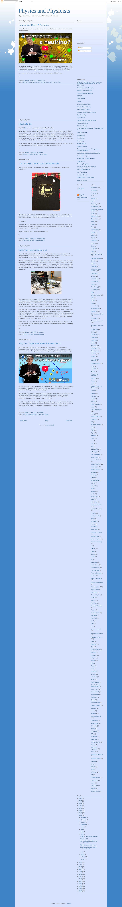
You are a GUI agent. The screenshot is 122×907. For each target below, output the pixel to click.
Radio (92, 647)
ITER (92, 430)
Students (93, 713)
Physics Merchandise (97, 582)
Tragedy (93, 766)
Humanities (94, 419)
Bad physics (94, 216)
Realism (93, 652)
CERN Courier (81, 96)
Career (93, 235)
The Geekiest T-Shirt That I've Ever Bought (39, 163)
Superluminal (94, 723)
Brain (92, 227)
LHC (92, 443)
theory (92, 751)
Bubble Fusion (95, 229)
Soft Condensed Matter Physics (95, 685)
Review (93, 660)
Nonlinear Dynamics (96, 532)
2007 (80, 888)
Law (92, 441)
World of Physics (82, 180)
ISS (92, 427)
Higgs (92, 407)
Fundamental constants (94, 374)
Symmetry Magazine (83, 164)
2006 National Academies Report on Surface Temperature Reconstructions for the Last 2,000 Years (89, 83)
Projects (93, 610)
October (83, 822)
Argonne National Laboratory (85, 93)
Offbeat (42, 240)
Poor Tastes (94, 603)
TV (92, 775)
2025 (80, 801)
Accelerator (94, 187)
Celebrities (94, 240)
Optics (93, 554)
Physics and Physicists (44, 11)
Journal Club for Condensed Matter (86, 120)
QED (92, 623)
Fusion (93, 381)
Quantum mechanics (96, 637)
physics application (39, 334)
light (43, 414)
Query (92, 641)
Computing (94, 266)
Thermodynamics (96, 758)
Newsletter (94, 521)
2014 (80, 871)
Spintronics (94, 697)
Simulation (94, 676)
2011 (80, 879)
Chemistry (94, 248)
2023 (80, 805)
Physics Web (81, 138)
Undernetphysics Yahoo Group (85, 177)
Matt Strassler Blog (82, 123)
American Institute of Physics (85, 88)
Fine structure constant (95, 359)
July (82, 829)
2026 (80, 798)
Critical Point (94, 281)
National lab (94, 502)
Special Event (95, 692)
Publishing (94, 618)
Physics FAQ (81, 135)
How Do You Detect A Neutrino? (34, 25)
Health (93, 399)
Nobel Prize (94, 529)
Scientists (94, 671)
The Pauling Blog (82, 172)
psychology (94, 615)
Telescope (94, 739)
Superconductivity (96, 716)
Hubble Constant (95, 416)
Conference (94, 273)
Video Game (94, 785)
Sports (93, 700)
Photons (93, 576)
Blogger (69, 903)
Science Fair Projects (83, 156)
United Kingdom (95, 777)
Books (93, 224)
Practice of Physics (96, 606)
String (92, 711)
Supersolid (94, 726)
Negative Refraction (96, 509)
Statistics (93, 708)
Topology (93, 761)
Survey (93, 728)
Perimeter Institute (82, 132)
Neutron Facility (95, 516)
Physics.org (80, 141)
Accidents (94, 190)
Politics (93, 600)
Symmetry (94, 731)
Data (92, 292)
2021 (80, 810)
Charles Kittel (25, 124)
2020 (80, 813)
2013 (80, 874)
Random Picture (95, 649)
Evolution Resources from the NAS (87, 112)
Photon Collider (95, 570)
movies (93, 491)
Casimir (93, 238)
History (93, 414)
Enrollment (94, 337)
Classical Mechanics (28, 240)
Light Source (94, 449)
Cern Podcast (81, 98)
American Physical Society (84, 90)
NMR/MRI (93, 526)
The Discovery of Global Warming (86, 166)
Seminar (93, 674)
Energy (93, 332)
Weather (93, 788)
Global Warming (81, 115)
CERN (92, 243)
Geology (93, 390)
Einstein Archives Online (84, 107)
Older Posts (69, 420)
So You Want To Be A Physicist (86, 158)
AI (91, 195)
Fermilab (93, 353)
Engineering (94, 334)
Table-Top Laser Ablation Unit (33, 250)
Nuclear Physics (95, 539)
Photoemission (95, 567)
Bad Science (94, 219)
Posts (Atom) (50, 425)
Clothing (37, 240)
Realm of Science (82, 146)
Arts (92, 201)
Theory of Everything (97, 754)
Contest (93, 276)
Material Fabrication (96, 460)
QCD (92, 621)
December (84, 817)
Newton (93, 524)
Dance (93, 284)
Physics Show (95, 589)
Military (93, 477)
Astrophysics (94, 206)
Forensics (93, 368)
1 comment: (40, 152)
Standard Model (95, 702)
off (91, 546)
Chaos (93, 246)
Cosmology (94, 278)
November (84, 820)
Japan (92, 433)
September (84, 824)
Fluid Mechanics (95, 363)
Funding (93, 378)
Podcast (93, 597)
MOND (93, 483)
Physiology (94, 592)
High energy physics (96, 409)
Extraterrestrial (95, 351)
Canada (93, 232)
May (82, 834)
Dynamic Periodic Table (83, 104)
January (83, 859)
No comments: (41, 80)
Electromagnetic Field (35, 414)
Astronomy (94, 204)
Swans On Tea (81, 161)
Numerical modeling (96, 541)
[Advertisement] (46, 101)
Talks (92, 734)
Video (59, 82)
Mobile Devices (95, 480)
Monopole (93, 486)
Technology (94, 736)
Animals (93, 198)
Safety (93, 666)
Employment (94, 329)
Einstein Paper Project (83, 109)
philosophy (94, 562)
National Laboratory (96, 505)
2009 (80, 884)
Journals (93, 435)
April (82, 852)
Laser (31, 334)
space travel (94, 689)
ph (91, 559)
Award (92, 213)
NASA (92, 499)
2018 (80, 862)
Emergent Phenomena (97, 325)
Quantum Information (97, 633)
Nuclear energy (95, 536)
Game (92, 384)
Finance (93, 356)
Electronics (94, 318)
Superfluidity (94, 720)
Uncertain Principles (82, 175)
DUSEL (93, 300)
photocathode (94, 565)
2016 (80, 867)
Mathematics (94, 467)
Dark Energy (94, 287)
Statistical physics (96, 705)
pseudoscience (95, 612)
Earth (92, 303)
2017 (80, 864)
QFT (92, 626)
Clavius (79, 101)
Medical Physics (95, 469)
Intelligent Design (96, 424)
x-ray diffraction (95, 791)
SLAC (92, 679)
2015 (80, 869)
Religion (93, 658)
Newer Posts (23, 420)
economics (94, 306)
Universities (94, 780)
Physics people (43, 154)
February (83, 856)
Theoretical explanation (94, 748)
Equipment (94, 340)
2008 (80, 886)
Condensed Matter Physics (30, 154)
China (92, 251)
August (83, 827)
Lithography (94, 452)
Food (92, 366)
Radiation (93, 644)
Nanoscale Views (82, 125)
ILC (92, 422)
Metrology (93, 475)
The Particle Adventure (83, 169)
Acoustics (94, 193)
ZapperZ (81, 195)
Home (46, 420)
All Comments (83, 51)
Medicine (93, 472)
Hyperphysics (81, 117)
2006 (80, 891)
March (83, 854)
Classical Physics (96, 258)
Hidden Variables (95, 404)
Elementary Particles (39, 82)
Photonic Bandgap (96, 573)
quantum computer (96, 629)
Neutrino (55, 82)
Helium (93, 401)
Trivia (92, 769)
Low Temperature (95, 454)
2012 (80, 876)
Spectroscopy (95, 694)
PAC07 (93, 556)
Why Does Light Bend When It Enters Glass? (40, 343)
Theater (93, 745)
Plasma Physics (95, 595)
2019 (80, 815)
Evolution (93, 345)
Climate (93, 261)
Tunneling (93, 772)
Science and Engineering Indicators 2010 (88, 153)
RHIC (92, 663)
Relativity (93, 655)
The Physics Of (95, 742)
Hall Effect (94, 396)
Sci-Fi (92, 668)
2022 (80, 808)
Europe (93, 343)
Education (25, 414)
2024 (80, 803)
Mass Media (94, 457)
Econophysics (95, 308)
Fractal (93, 371)
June (82, 832)
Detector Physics (28, 82)
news (92, 518)
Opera (92, 551)
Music (92, 494)
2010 (80, 881)
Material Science (95, 464)
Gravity (93, 393)
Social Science (95, 682)
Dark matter (94, 289)
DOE (92, 298)
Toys (92, 764)
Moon (92, 488)
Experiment (49, 82)
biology (93, 221)
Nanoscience (94, 496)
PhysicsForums (81, 143)
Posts (81, 47)
